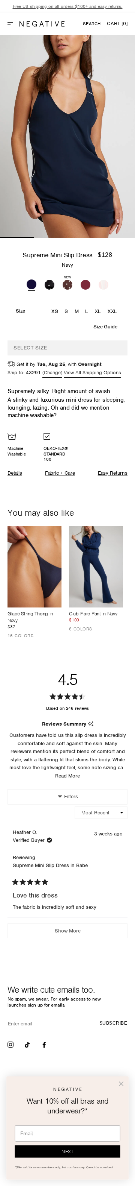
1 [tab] (17, 237)
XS (54, 311)
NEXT (68, 1151)
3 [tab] (84, 237)
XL (98, 311)
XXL (112, 311)
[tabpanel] (67, 136)
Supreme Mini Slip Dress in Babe (50, 865)
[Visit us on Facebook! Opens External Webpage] (45, 1044)
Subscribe (113, 1023)
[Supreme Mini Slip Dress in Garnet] (85, 284)
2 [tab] (51, 237)
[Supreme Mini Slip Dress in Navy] (31, 283)
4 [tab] (118, 237)
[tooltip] (90, 724)
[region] (67, 6)
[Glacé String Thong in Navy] (35, 566)
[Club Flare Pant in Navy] (96, 566)
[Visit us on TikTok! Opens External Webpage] (28, 1044)
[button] (13, 23)
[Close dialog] (121, 1084)
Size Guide (105, 326)
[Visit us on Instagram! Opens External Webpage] (11, 1044)
